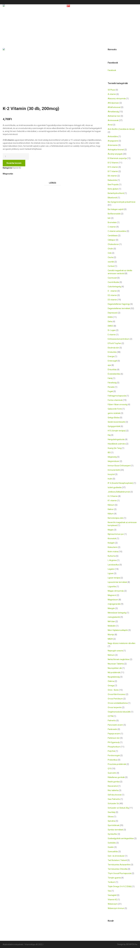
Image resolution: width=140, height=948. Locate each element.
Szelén (111, 847)
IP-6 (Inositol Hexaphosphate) (120, 483)
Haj (109, 435)
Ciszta (110, 257)
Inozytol (111, 474)
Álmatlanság (113, 112)
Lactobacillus (113, 565)
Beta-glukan (113, 189)
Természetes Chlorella (117, 869)
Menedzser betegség (117, 613)
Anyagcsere (113, 141)
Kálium (111, 514)
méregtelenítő (114, 617)
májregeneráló (114, 604)
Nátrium (111, 655)
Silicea (110, 816)
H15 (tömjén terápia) (117, 431)
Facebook (4, 179)
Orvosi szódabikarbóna (118, 703)
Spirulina (111, 821)
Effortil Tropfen (114, 343)
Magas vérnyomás (116, 591)
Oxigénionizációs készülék (119, 712)
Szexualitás (113, 851)
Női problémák (114, 672)
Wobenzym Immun (116, 908)
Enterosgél (112, 361)
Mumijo (111, 634)
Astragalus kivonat (116, 149)
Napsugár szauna (115, 651)
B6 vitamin (112, 176)
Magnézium (113, 600)
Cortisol (111, 266)
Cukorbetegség (114, 286)
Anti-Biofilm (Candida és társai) (121, 129)
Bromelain (112, 222)
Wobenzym (113, 904)
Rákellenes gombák (116, 777)
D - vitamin (112, 291)
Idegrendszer (113, 461)
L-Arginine (112, 560)
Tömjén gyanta (114, 878)
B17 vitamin (113, 171)
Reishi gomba (113, 782)
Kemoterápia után (115, 518)
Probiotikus (112, 760)
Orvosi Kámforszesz (116, 694)
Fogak (110, 391)
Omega (111, 685)
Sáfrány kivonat (114, 795)
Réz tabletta (113, 790)
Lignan (110, 573)
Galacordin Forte (115, 409)
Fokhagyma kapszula (117, 396)
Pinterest (11, 179)
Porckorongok (114, 755)
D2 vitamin (112, 295)
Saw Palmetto (114, 799)
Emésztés (112, 352)
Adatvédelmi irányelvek (13, 944)
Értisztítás (112, 369)
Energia (111, 356)
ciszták (111, 262)
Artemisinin (113, 145)
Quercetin (112, 773)
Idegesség (112, 457)
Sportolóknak (113, 825)
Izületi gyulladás (115, 487)
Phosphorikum (114, 747)
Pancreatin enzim (115, 725)
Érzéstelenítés (114, 374)
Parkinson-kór (114, 738)
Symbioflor (112, 834)
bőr (109, 218)
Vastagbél (112, 895)
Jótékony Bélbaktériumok (119, 492)
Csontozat (112, 278)
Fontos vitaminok (115, 400)
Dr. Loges (112, 330)
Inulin (110, 479)
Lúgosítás (112, 586)
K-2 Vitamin (113, 496)
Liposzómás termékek (117, 582)
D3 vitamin (112, 300)
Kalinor (111, 509)
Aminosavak (113, 120)
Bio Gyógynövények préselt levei (121, 202)
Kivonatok (112, 538)
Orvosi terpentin (115, 707)
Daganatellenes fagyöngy (119, 304)
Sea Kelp (111, 812)
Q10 (109, 768)
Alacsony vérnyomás (117, 98)
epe (109, 365)
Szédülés (112, 843)
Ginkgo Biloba (113, 417)
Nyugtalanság (114, 677)
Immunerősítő (114, 470)
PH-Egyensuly (114, 742)
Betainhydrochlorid (116, 193)
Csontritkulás (113, 282)
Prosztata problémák (117, 764)
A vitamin (112, 94)
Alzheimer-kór (114, 116)
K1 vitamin (112, 500)
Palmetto (112, 720)
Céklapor (111, 240)
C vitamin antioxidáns (117, 231)
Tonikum (111, 882)
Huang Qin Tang (114, 448)
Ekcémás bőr (113, 348)
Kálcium (111, 505)
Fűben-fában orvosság (117, 404)
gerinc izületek (114, 413)
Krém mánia (113, 551)
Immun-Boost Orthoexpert (119, 466)
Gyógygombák (114, 426)
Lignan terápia (114, 578)
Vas (109, 891)
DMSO (110, 326)
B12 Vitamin (113, 163)
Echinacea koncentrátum (118, 339)
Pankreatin (112, 729)
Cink (109, 253)
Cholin (110, 249)
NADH (110, 639)
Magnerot (112, 595)
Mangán (111, 608)
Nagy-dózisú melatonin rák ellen (121, 643)
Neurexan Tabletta (116, 664)
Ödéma (111, 681)
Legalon (111, 569)
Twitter (7, 179)
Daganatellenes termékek (119, 308)
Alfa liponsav (113, 103)
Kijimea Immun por (116, 534)
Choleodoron (113, 244)
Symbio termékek (115, 830)
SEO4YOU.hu (131, 944)
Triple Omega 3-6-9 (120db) (120, 886)
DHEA (110, 317)
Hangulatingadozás (116, 439)
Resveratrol (113, 786)
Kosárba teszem (14, 163)
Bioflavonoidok (114, 214)
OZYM (110, 716)
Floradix (111, 387)
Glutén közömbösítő (116, 422)
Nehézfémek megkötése (118, 659)
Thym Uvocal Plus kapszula (119, 873)
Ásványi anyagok (115, 154)
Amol (110, 125)
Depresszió (112, 313)
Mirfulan (111, 621)
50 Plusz (111, 90)
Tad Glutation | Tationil (117, 860)
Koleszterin (112, 547)
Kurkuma (112, 556)
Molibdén (112, 626)
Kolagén (111, 543)
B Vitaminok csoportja (117, 158)
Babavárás (112, 180)
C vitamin (112, 227)
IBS (109, 452)
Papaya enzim (114, 734)
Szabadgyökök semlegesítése (121, 838)
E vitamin (112, 335)
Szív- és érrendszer (116, 856)
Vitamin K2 (16, 168)
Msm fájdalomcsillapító (118, 630)
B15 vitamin (113, 167)
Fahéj (110, 378)
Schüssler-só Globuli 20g (118, 808)
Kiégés (110, 530)
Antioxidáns (113, 136)
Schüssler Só (113, 803)
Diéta (110, 321)
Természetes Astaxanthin (119, 865)
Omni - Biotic (113, 690)
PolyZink (111, 751)
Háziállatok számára (117, 444)
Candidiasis (113, 235)
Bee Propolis (113, 184)
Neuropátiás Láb (115, 668)
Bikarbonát (112, 198)
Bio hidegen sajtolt (116, 209)
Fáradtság (112, 383)
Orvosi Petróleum (115, 699)
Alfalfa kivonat (114, 107)
